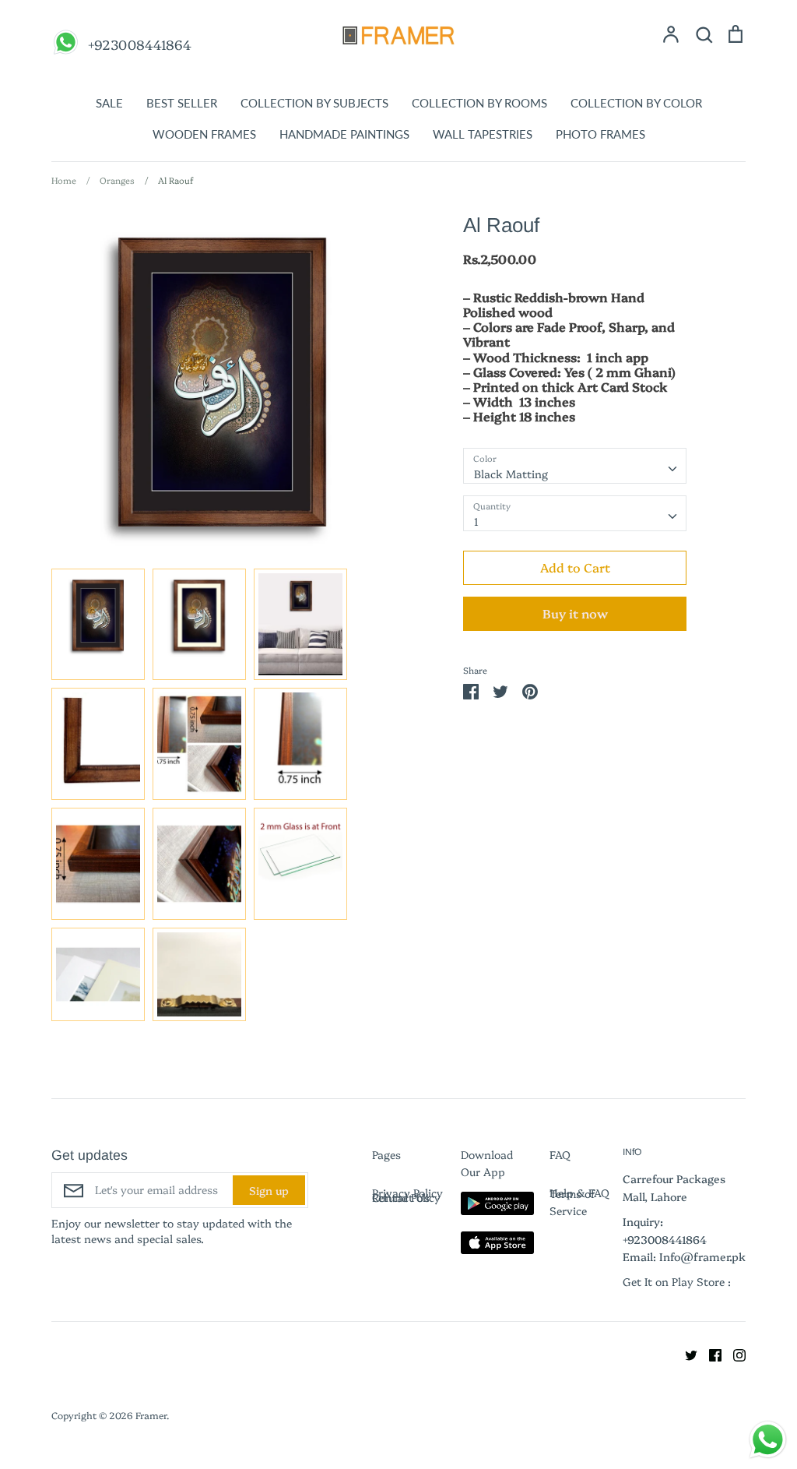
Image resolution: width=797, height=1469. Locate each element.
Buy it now (575, 613)
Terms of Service (572, 1201)
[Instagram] (734, 1354)
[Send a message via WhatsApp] (767, 1439)
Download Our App (487, 1163)
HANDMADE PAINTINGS (344, 134)
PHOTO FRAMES (600, 134)
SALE (109, 103)
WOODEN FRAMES (204, 134)
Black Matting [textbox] (511, 473)
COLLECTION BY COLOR (636, 103)
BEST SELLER (181, 103)
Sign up (269, 1190)
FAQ (560, 1154)
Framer (151, 1414)
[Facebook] (709, 1354)
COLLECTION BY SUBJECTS (314, 103)
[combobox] (574, 466)
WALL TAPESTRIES (482, 134)
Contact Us (401, 1197)
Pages (386, 1154)
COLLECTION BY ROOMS (479, 103)
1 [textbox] (476, 521)
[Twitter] (685, 1354)
